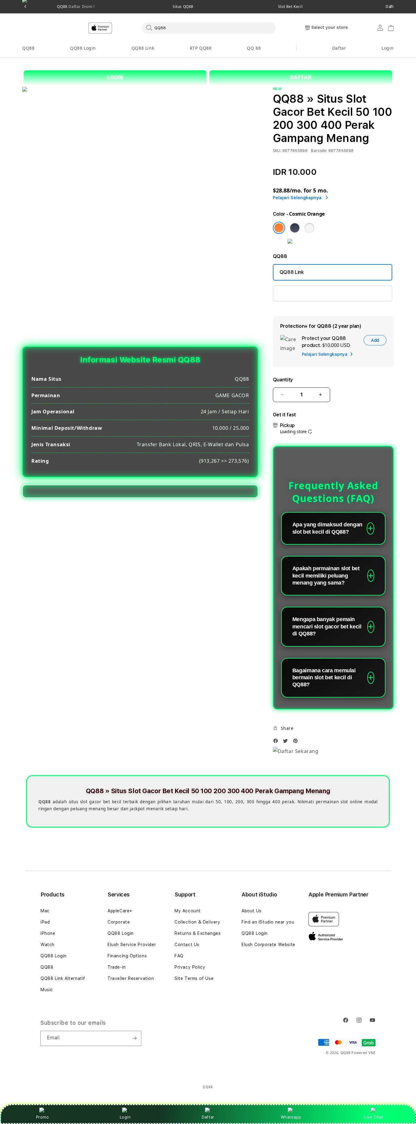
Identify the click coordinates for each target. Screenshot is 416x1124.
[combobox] (209, 27)
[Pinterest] (297, 742)
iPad (45, 922)
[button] (28, 48)
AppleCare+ (120, 910)
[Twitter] (287, 742)
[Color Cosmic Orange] (279, 228)
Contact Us (187, 944)
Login (125, 1117)
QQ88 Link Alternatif (63, 978)
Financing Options (127, 955)
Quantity (283, 380)
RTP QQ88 (201, 48)
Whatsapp (291, 1117)
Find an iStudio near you (267, 922)
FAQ (179, 955)
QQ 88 (254, 48)
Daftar (208, 1117)
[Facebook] (277, 742)
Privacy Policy (190, 967)
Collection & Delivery (197, 922)
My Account (188, 910)
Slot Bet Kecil (290, 7)
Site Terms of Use (194, 978)
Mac (45, 910)
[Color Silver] (309, 228)
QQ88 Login (83, 48)
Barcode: (319, 150)
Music (47, 989)
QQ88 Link (143, 48)
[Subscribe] (134, 1038)
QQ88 (28, 48)
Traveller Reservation (131, 978)
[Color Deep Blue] (295, 228)
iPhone (48, 933)
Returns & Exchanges (197, 933)
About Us (251, 910)
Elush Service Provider (132, 944)
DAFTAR (301, 77)
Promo (42, 1117)
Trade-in (117, 967)
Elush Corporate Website (268, 944)
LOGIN (115, 77)
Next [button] (391, 7)
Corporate (119, 922)
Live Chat (373, 1117)
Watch (48, 944)
